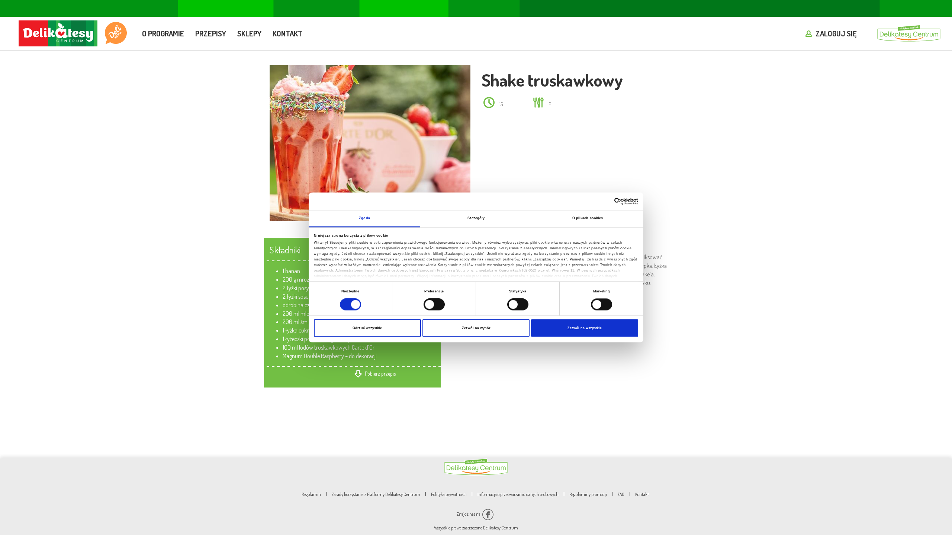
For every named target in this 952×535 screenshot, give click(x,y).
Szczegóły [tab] (476, 218)
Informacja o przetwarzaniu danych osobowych (518, 494)
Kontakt (287, 33)
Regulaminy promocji (588, 494)
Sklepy (249, 33)
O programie (163, 33)
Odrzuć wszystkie (367, 328)
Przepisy (210, 33)
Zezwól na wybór (476, 328)
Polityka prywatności (449, 494)
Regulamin (311, 494)
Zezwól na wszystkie (584, 328)
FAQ (621, 494)
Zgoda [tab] (364, 218)
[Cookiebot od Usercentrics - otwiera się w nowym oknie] (605, 201)
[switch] (434, 304)
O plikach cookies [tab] (587, 218)
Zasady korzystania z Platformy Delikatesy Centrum (376, 494)
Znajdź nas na (469, 514)
